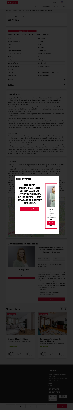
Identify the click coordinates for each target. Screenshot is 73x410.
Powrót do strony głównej (30, 209)
